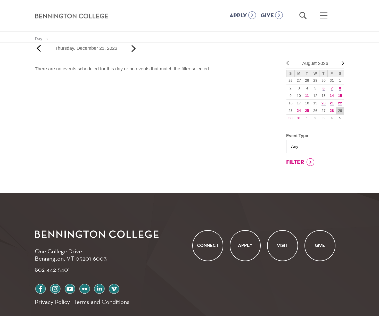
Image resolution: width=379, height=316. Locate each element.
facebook (40, 288)
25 (307, 111)
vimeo (114, 288)
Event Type (297, 136)
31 (299, 118)
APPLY (238, 16)
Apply (245, 246)
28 (332, 111)
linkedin (99, 288)
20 (324, 103)
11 (307, 96)
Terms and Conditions (101, 302)
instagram (55, 288)
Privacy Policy (52, 302)
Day (38, 39)
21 (332, 103)
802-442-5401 (52, 269)
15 (340, 96)
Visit (282, 246)
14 (332, 96)
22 (340, 103)
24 (299, 111)
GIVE (267, 16)
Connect (208, 246)
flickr (84, 288)
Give (320, 246)
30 (291, 118)
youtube (70, 288)
